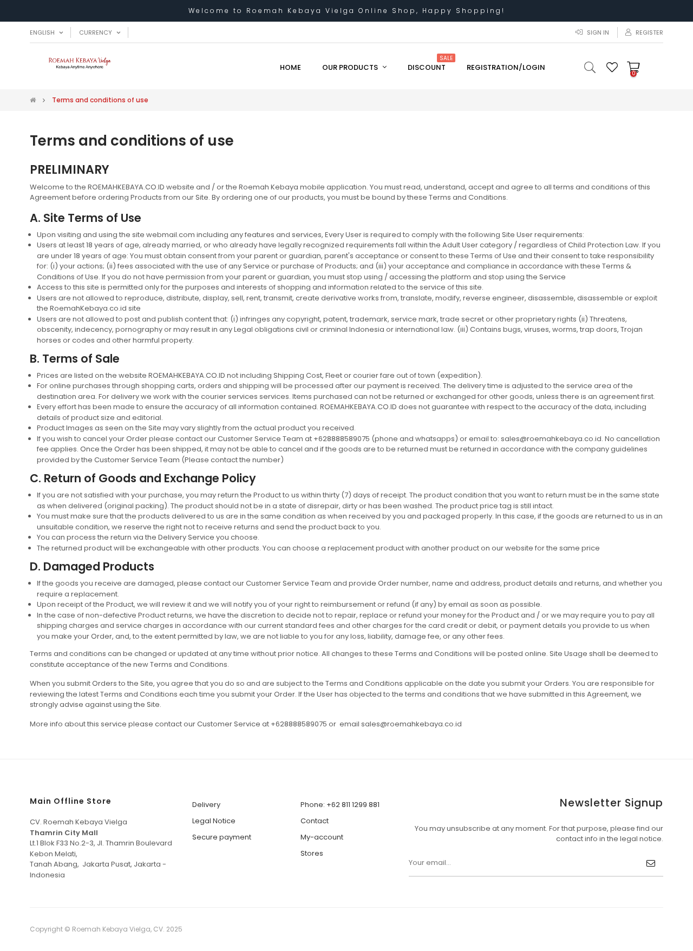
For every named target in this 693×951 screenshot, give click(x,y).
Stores (311, 853)
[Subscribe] (650, 863)
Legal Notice (214, 821)
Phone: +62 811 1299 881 (340, 804)
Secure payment (221, 837)
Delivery (206, 804)
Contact (314, 821)
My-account (321, 837)
